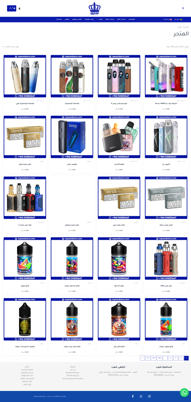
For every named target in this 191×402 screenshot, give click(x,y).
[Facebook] (132, 396)
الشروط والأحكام (72, 376)
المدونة (72, 367)
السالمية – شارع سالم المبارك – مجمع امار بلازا (164, 372)
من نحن (72, 370)
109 (159, 358)
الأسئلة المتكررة (27, 370)
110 (153, 358)
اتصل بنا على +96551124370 (118, 375)
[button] (183, 9)
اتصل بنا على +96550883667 (164, 375)
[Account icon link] (19, 8)
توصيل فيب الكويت (27, 379)
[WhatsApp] (141, 396)
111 (148, 358)
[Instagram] (149, 396)
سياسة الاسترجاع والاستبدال (72, 379)
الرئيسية (186, 27)
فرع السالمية (27, 381)
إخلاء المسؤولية (27, 376)
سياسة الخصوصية (72, 373)
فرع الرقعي (27, 384)
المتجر (27, 367)
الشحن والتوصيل (27, 373)
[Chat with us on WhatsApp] (184, 392)
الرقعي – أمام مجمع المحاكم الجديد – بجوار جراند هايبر (118, 372)
